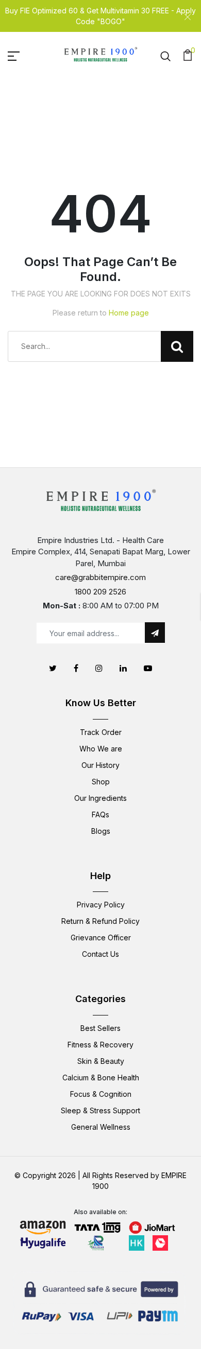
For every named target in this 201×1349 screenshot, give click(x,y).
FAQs (100, 814)
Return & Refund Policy (100, 921)
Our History (100, 765)
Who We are (100, 748)
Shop (101, 781)
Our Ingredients (100, 798)
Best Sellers (100, 1028)
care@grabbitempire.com (100, 577)
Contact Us (100, 954)
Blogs (100, 831)
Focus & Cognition (100, 1094)
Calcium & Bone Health (100, 1077)
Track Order (101, 732)
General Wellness (100, 1127)
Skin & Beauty (100, 1061)
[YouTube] (148, 668)
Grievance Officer (101, 937)
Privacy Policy (101, 904)
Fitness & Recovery (100, 1044)
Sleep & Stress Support (100, 1110)
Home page (129, 312)
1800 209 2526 (100, 592)
